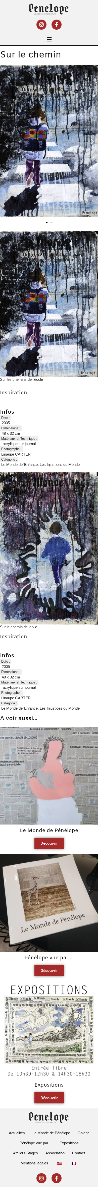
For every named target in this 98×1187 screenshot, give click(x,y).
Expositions (69, 1143)
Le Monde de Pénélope (51, 1133)
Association (55, 1153)
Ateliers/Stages (25, 1153)
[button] (49, 39)
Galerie (83, 1133)
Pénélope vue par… (36, 1143)
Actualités (17, 1133)
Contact (78, 1153)
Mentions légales (34, 1163)
